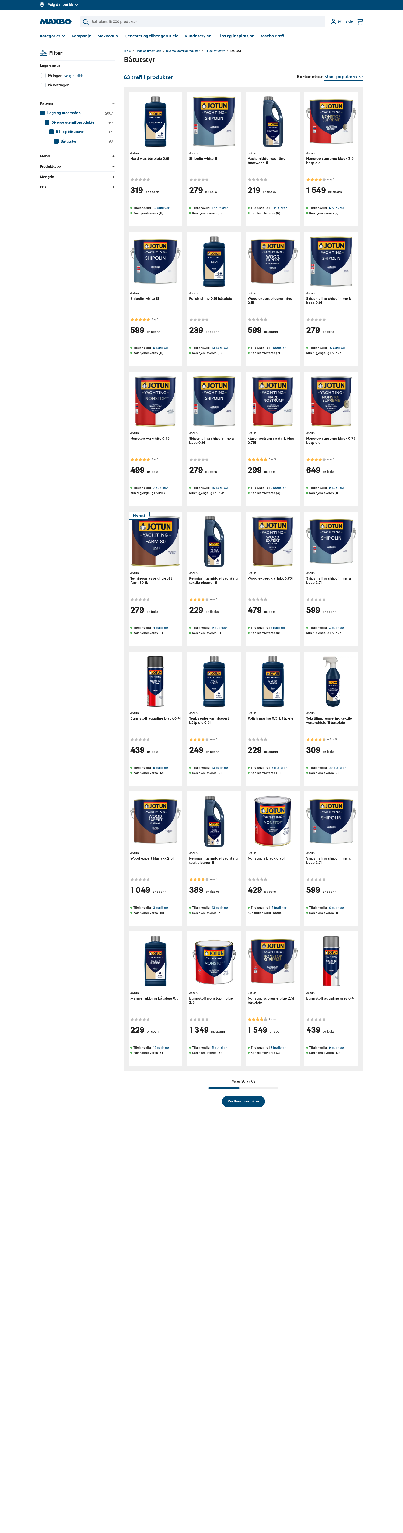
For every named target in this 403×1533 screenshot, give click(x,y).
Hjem (127, 51)
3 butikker (336, 628)
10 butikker (220, 488)
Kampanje (81, 36)
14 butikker (161, 208)
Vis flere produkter (243, 1101)
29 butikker (337, 768)
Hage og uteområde (148, 51)
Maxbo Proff (272, 36)
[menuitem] (77, 113)
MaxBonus (107, 36)
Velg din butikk (60, 4)
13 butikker (279, 208)
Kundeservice (198, 36)
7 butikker (160, 488)
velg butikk (73, 75)
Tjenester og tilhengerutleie (151, 36)
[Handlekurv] (360, 21)
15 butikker (278, 908)
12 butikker (220, 208)
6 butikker (336, 208)
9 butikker (160, 348)
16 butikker (337, 348)
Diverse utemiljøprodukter (183, 51)
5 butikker (278, 628)
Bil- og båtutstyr (215, 51)
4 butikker (278, 348)
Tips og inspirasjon (236, 36)
